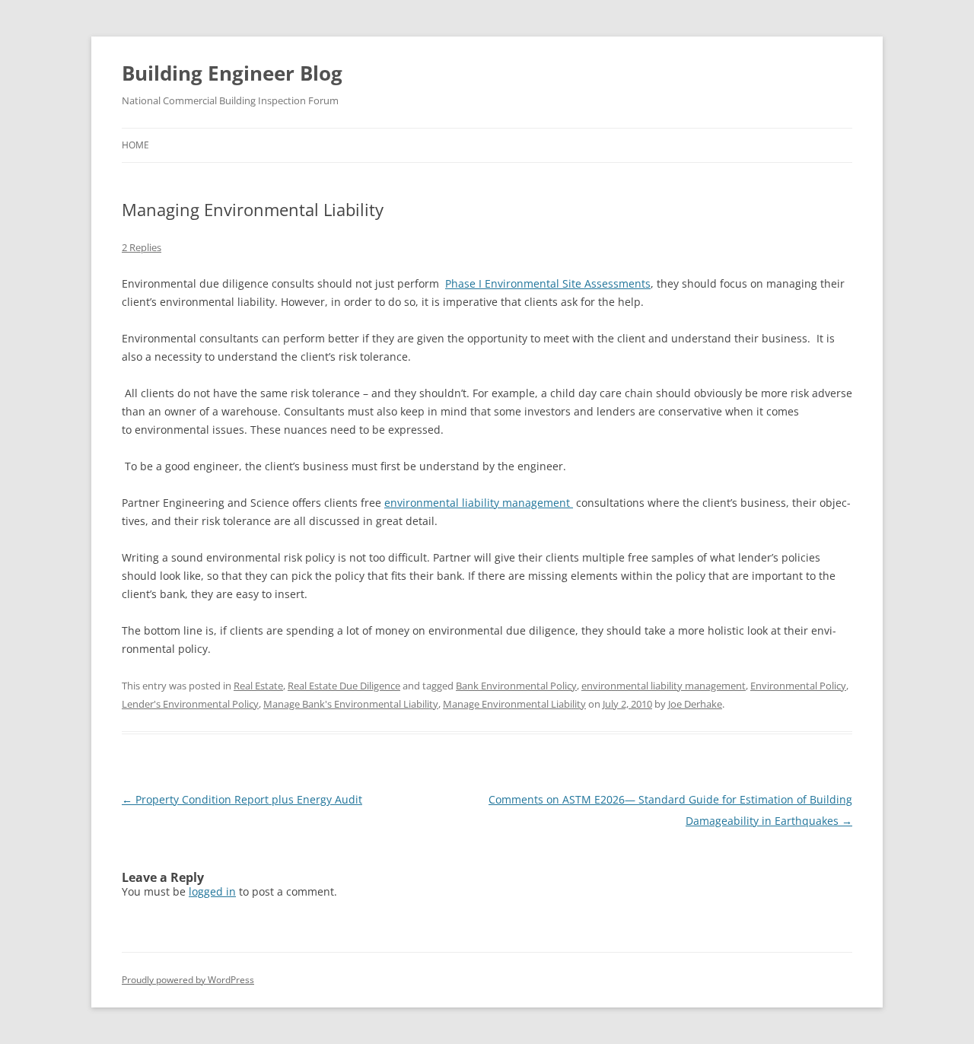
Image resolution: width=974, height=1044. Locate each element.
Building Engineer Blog (232, 73)
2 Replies (141, 247)
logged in (212, 891)
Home (135, 144)
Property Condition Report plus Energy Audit (242, 799)
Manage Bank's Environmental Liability (350, 704)
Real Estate (258, 685)
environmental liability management (478, 502)
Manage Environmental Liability (514, 704)
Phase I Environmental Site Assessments (548, 283)
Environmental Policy (798, 685)
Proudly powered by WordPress (188, 979)
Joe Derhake (695, 704)
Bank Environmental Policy (516, 685)
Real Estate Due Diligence (344, 685)
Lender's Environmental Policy (190, 704)
